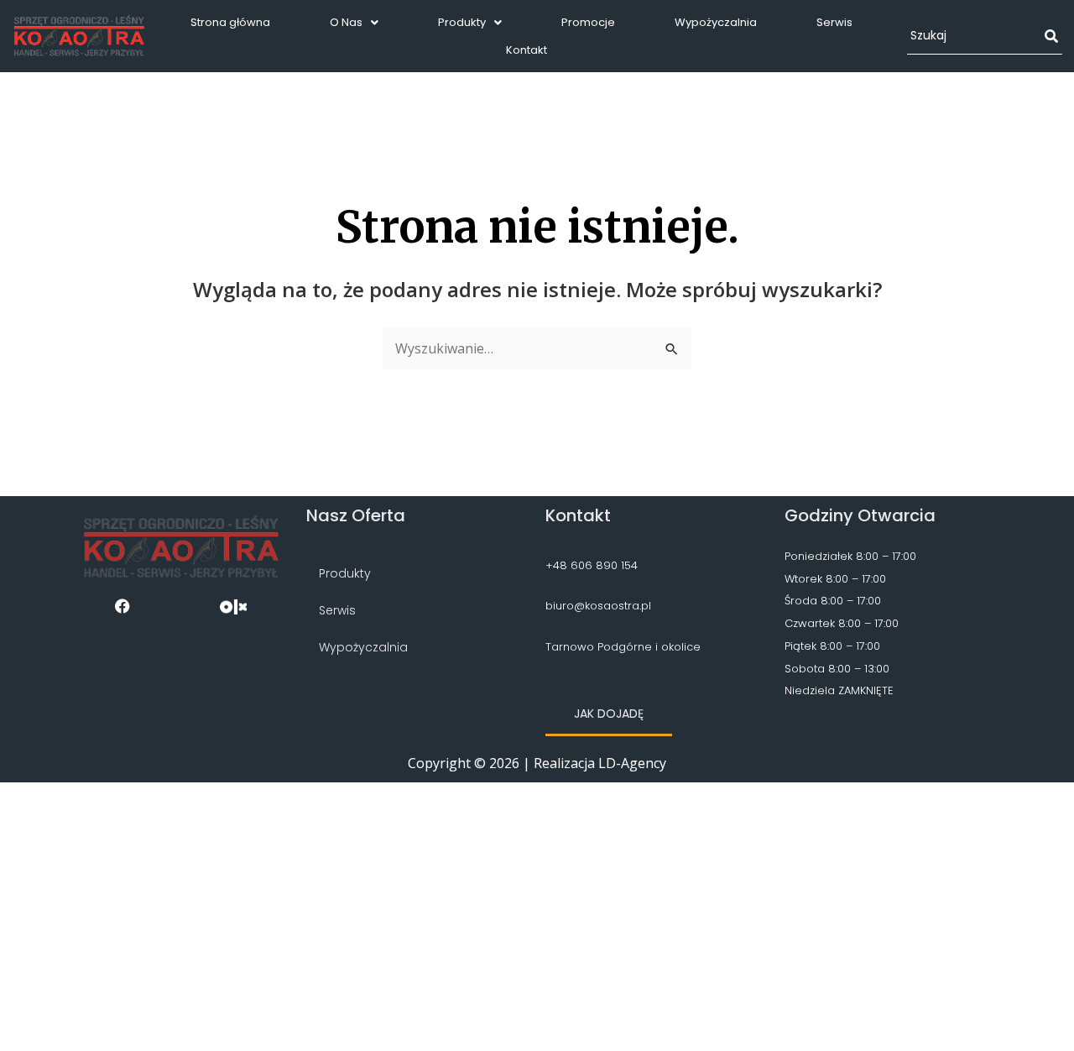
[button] (354, 22)
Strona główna (230, 22)
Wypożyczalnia (716, 22)
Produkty (462, 22)
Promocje (588, 22)
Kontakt (526, 50)
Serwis (834, 22)
